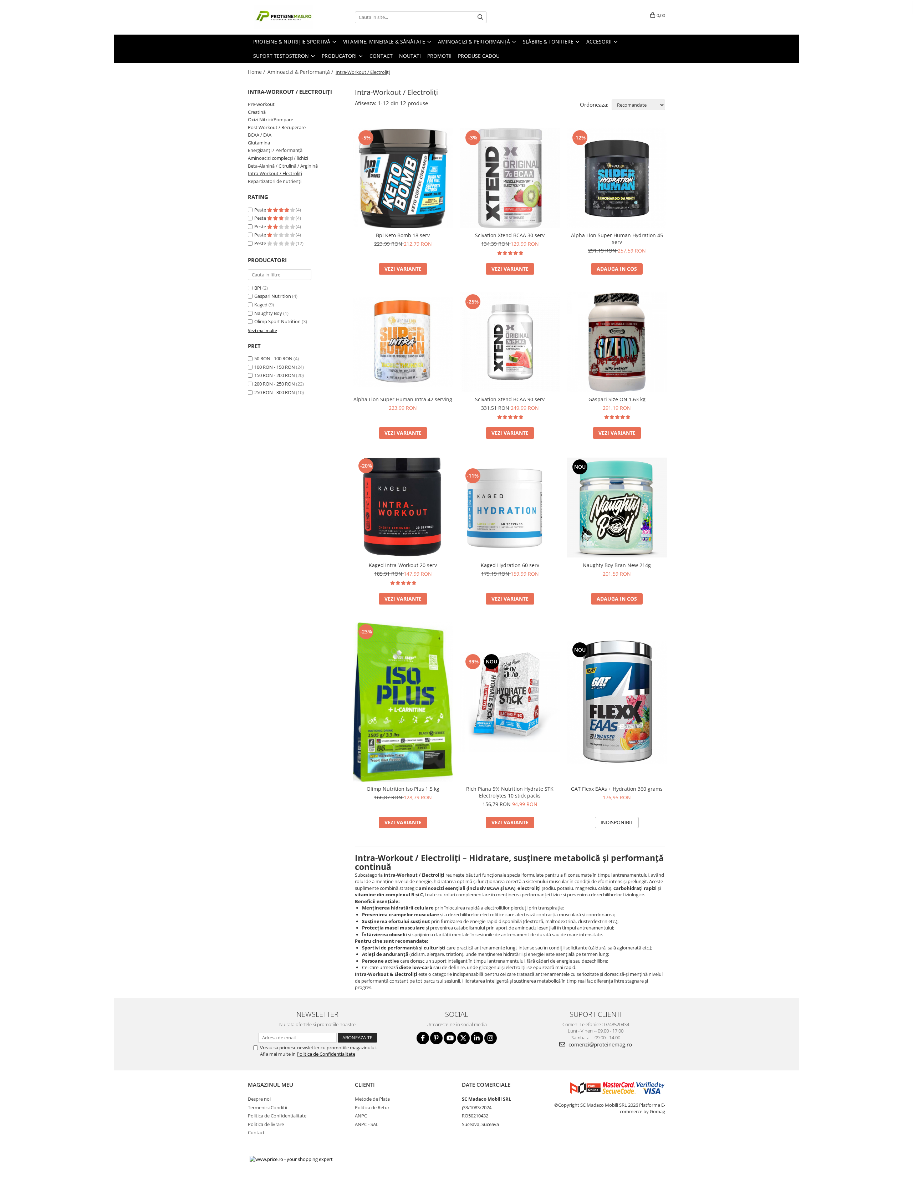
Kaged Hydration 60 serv (510, 565)
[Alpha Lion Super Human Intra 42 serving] (403, 342)
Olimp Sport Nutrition (277, 321)
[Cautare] (480, 17)
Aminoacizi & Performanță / (301, 71)
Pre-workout (261, 104)
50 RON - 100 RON (273, 358)
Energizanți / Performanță (275, 150)
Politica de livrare (266, 1124)
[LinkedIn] (477, 1038)
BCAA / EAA (259, 135)
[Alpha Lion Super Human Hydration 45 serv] (617, 178)
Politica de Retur (372, 1107)
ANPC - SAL (366, 1124)
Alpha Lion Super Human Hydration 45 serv (617, 238)
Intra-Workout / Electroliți (275, 173)
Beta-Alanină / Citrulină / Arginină (283, 166)
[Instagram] (490, 1038)
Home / (257, 71)
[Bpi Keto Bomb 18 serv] (403, 178)
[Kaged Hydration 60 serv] (510, 508)
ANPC (361, 1115)
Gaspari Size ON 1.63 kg (617, 399)
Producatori (340, 55)
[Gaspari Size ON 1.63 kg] (617, 342)
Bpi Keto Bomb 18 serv (403, 235)
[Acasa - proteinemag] (283, 17)
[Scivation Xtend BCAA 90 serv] (510, 342)
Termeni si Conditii (267, 1107)
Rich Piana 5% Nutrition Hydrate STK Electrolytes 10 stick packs (510, 792)
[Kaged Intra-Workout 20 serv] (403, 507)
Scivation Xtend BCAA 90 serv (510, 399)
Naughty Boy (268, 313)
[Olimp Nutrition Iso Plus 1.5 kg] (403, 702)
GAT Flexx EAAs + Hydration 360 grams (617, 788)
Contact (381, 55)
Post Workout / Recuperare (277, 127)
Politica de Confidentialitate (326, 1054)
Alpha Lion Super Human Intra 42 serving (402, 399)
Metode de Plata (372, 1099)
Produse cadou (479, 55)
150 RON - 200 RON (274, 375)
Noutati (410, 55)
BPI (257, 288)
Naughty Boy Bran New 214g (617, 565)
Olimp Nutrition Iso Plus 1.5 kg (403, 788)
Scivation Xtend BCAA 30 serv (510, 235)
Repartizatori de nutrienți (274, 181)
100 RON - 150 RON (274, 367)
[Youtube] (450, 1038)
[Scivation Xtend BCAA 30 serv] (510, 178)
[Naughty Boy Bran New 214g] (617, 507)
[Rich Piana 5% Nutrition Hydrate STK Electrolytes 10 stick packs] (510, 702)
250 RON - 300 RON (274, 392)
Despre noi (259, 1099)
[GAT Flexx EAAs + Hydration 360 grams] (617, 702)
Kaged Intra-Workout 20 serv (403, 565)
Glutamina (259, 142)
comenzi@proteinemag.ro (599, 1044)
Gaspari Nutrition (272, 296)
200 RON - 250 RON (274, 384)
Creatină (257, 112)
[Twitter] (463, 1038)
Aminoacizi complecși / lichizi (278, 158)
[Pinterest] (436, 1038)
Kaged (260, 304)
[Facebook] (423, 1038)
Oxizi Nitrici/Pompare (270, 119)
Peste (260, 210)
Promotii (439, 55)
